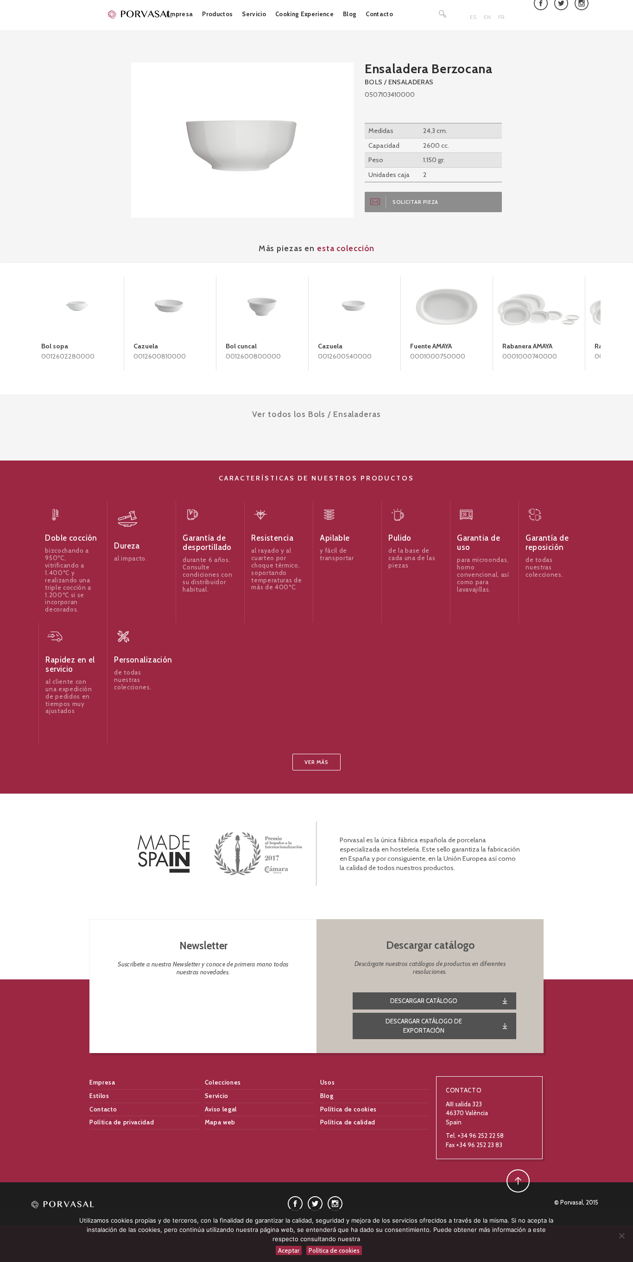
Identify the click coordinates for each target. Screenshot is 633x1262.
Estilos (99, 1095)
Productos (217, 14)
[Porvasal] (140, 13)
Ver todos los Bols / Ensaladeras (316, 414)
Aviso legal (221, 1109)
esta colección (345, 248)
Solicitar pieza (415, 202)
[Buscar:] (443, 13)
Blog (349, 14)
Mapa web (220, 1122)
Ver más (316, 762)
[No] (621, 1235)
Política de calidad (347, 1122)
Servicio (254, 14)
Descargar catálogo (423, 1000)
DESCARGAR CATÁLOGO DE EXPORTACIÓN (424, 1025)
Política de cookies (348, 1109)
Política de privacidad (121, 1122)
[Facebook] (295, 1203)
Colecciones (223, 1082)
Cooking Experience (304, 14)
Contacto (379, 14)
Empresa (179, 14)
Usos (327, 1082)
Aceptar (288, 1250)
